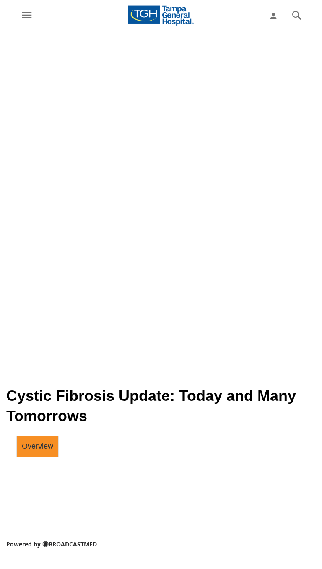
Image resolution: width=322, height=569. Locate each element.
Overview (37, 446)
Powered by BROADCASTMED (51, 544)
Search (296, 15)
